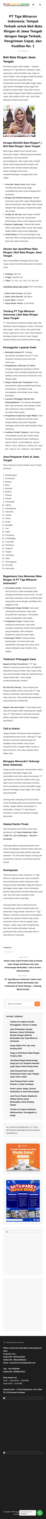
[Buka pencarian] (40, 4)
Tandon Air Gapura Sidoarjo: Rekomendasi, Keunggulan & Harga (23, 1112)
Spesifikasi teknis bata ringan (15, 287)
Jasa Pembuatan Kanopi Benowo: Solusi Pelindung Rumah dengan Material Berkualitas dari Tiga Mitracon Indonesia (24, 1035)
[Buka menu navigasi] (33, 4)
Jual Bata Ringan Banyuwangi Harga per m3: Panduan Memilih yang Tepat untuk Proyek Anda (24, 1063)
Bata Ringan (8, 952)
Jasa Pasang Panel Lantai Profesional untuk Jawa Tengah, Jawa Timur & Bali (24, 1074)
